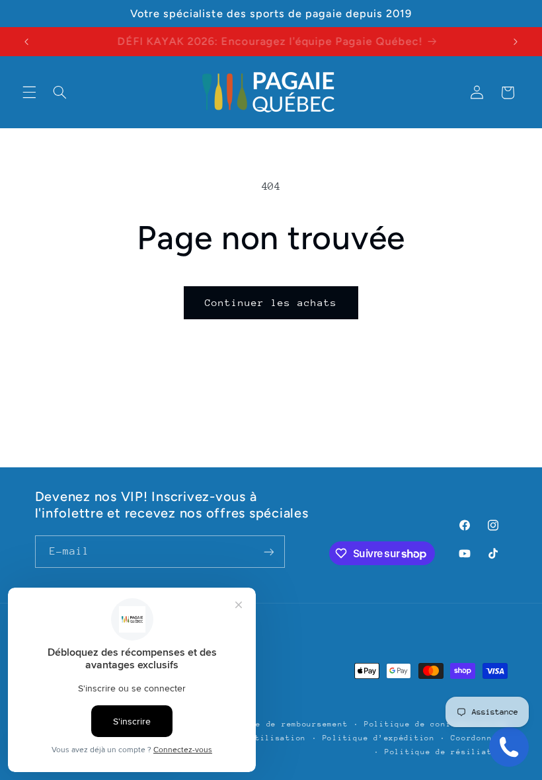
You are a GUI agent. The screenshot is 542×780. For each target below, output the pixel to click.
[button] (29, 92)
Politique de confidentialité (436, 724)
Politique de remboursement (281, 724)
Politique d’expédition (379, 738)
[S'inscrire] (268, 551)
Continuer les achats (271, 302)
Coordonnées (479, 738)
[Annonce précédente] (26, 41)
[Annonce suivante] (515, 41)
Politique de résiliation (446, 752)
